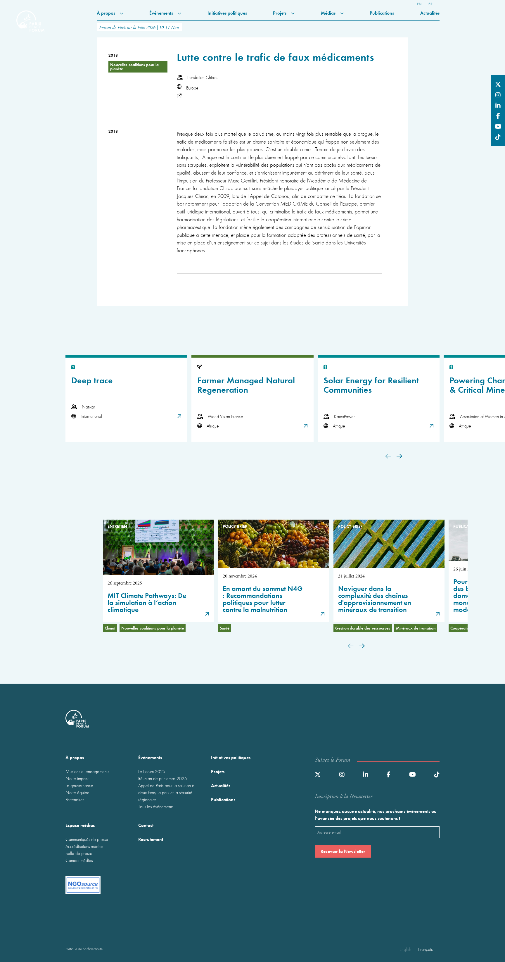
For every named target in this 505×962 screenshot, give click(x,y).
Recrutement (150, 839)
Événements (161, 13)
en (419, 3)
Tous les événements (155, 806)
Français (425, 949)
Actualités (430, 13)
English (405, 949)
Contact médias (79, 860)
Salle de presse (78, 853)
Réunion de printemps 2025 (162, 778)
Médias (329, 13)
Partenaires (74, 799)
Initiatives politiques (227, 13)
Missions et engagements (87, 771)
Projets (280, 13)
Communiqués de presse (86, 839)
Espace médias (80, 825)
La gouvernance (79, 785)
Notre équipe (77, 792)
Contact (145, 825)
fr (430, 3)
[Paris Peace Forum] (30, 16)
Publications (382, 13)
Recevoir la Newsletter (343, 851)
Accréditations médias (84, 846)
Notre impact (77, 778)
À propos (106, 13)
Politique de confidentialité (84, 949)
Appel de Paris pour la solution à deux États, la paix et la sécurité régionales (166, 792)
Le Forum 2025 (151, 771)
